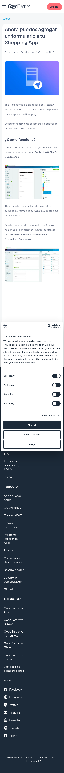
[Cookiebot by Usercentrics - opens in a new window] (48, 326)
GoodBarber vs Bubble (13, 621)
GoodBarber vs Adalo (13, 610)
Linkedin (14, 720)
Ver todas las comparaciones (14, 668)
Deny (32, 444)
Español (34, 760)
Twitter (13, 705)
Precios (9, 550)
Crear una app (12, 507)
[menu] (4, 6)
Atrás (7, 18)
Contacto (10, 477)
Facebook (15, 689)
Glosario (9, 589)
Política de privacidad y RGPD (11, 465)
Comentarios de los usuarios (13, 560)
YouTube (14, 712)
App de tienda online (13, 497)
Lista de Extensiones (11, 525)
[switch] (56, 385)
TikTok (13, 735)
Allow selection (32, 434)
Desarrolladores (14, 569)
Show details (48, 415)
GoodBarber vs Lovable (13, 657)
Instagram (15, 697)
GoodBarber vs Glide (13, 645)
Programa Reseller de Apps (11, 538)
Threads (14, 728)
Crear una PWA (13, 515)
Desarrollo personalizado (13, 579)
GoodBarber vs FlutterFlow (13, 633)
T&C (6, 453)
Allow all (32, 425)
